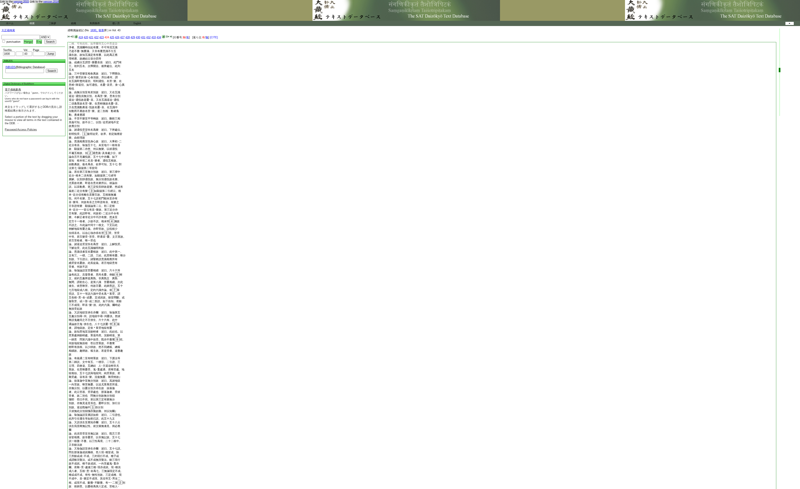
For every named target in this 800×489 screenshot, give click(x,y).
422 (96, 37)
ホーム (10, 23)
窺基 (101, 30)
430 (138, 37)
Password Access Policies (21, 129)
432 (148, 37)
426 (117, 37)
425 (112, 37)
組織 (73, 23)
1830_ (94, 30)
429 (133, 37)
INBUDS (10, 67)
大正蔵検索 (8, 30)
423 (101, 37)
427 (122, 37)
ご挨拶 (52, 23)
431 (143, 37)
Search (52, 70)
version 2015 (21, 1)
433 (153, 37)
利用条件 (95, 23)
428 (127, 37)
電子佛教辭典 (13, 89)
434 (159, 37)
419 (81, 37)
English (137, 23)
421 (91, 37)
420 (86, 37)
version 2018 (51, 1)
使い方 (116, 23)
